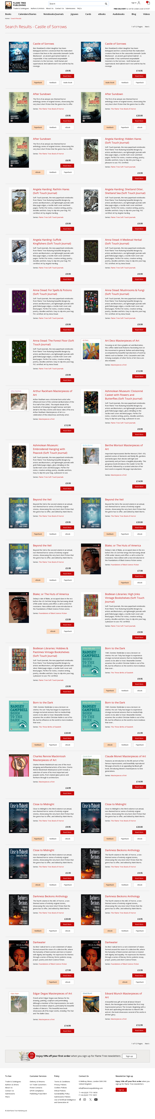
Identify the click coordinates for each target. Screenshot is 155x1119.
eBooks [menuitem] (102, 14)
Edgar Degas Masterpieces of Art (52, 993)
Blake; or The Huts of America (123, 545)
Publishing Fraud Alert (38, 1093)
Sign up (129, 1056)
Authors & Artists (37, 8)
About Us (49, 8)
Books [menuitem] (8, 14)
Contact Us (59, 8)
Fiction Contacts (36, 1087)
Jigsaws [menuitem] (74, 14)
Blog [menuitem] (134, 14)
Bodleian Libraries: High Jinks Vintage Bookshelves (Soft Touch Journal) (124, 597)
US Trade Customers (38, 1084)
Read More (67, 76)
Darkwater (39, 942)
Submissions (70, 8)
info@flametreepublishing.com (91, 1088)
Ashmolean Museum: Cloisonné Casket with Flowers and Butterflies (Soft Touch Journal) (124, 394)
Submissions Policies (62, 1097)
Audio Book (67, 82)
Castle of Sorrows (43, 43)
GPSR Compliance (37, 1090)
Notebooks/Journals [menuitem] (53, 14)
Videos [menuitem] (146, 14)
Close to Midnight (43, 804)
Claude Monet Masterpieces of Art (125, 756)
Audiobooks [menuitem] (118, 14)
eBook (67, 127)
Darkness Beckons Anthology (122, 850)
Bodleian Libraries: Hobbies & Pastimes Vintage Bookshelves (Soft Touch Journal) (51, 651)
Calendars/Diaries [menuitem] (27, 14)
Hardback (52, 82)
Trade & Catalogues (21, 8)
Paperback (38, 82)
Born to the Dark (115, 648)
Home (7, 18)
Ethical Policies (60, 1090)
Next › (147, 26)
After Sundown (42, 94)
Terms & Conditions (62, 1081)
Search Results (16, 18)
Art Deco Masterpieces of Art (122, 340)
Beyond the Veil (42, 499)
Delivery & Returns (37, 1081)
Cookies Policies (60, 1087)
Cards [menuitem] (88, 14)
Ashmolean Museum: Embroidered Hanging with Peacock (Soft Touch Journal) (50, 448)
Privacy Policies (60, 1084)
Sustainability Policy (62, 1093)
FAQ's (79, 8)
